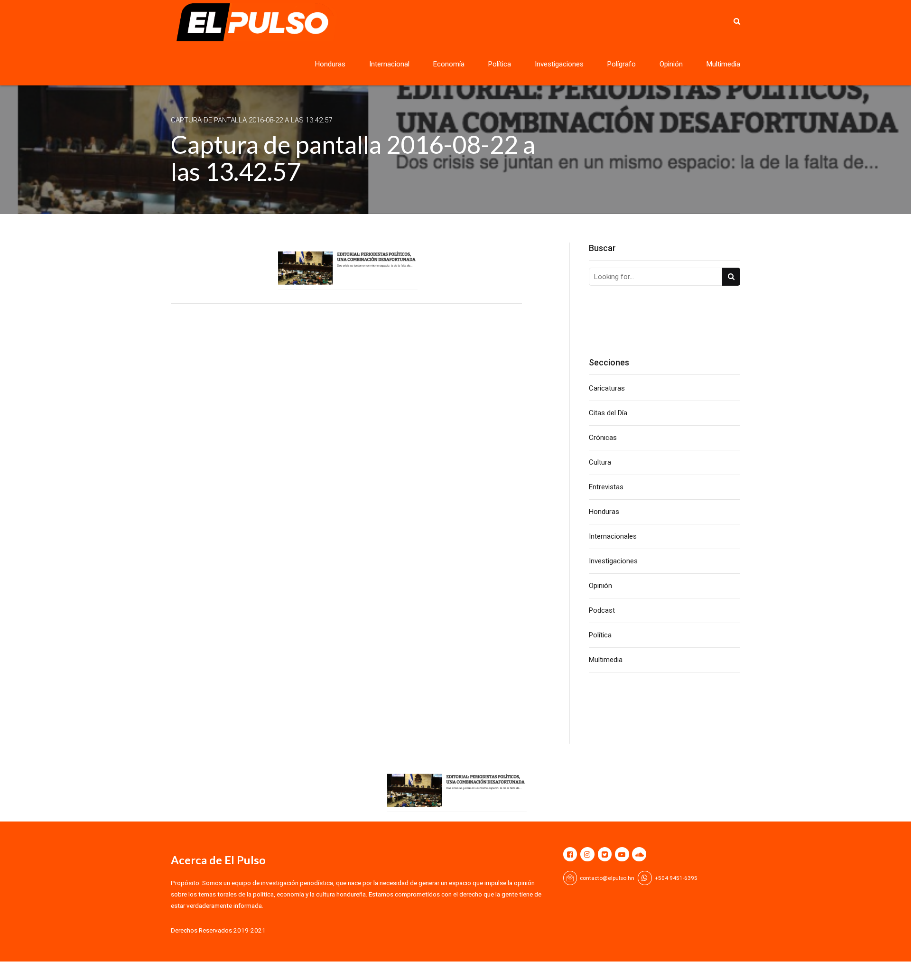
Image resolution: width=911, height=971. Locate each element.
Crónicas (603, 437)
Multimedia (723, 64)
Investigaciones (559, 64)
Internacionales (613, 536)
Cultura (600, 462)
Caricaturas (607, 388)
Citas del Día (608, 413)
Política (499, 64)
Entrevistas (606, 487)
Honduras (330, 64)
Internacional (389, 64)
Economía (449, 64)
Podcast (602, 610)
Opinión (671, 64)
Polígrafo (621, 64)
